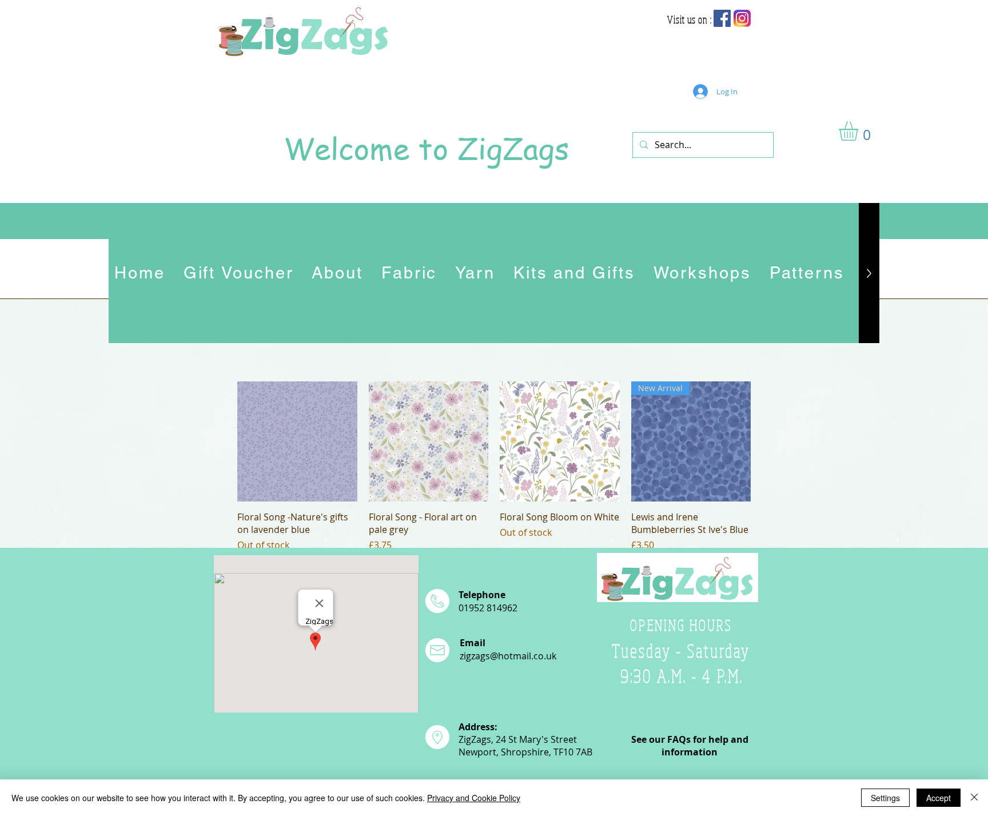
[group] (494, 466)
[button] (860, 131)
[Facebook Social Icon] (722, 18)
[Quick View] (297, 441)
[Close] (974, 798)
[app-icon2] (742, 18)
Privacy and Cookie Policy (473, 797)
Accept (938, 797)
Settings (885, 797)
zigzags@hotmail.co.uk (508, 656)
